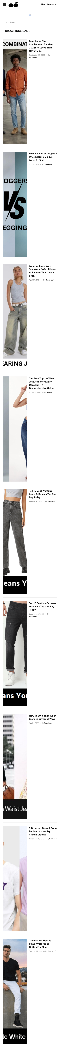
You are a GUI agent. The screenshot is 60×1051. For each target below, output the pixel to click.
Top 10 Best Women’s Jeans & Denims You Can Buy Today (42, 494)
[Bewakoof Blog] (13, 4)
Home (5, 22)
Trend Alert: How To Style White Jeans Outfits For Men (40, 943)
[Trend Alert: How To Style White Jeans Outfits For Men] (15, 991)
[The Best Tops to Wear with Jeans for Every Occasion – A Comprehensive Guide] (15, 429)
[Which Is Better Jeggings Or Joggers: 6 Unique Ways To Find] (15, 204)
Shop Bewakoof (49, 4)
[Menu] (4, 4)
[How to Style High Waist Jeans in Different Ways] (15, 766)
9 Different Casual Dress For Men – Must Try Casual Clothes (43, 831)
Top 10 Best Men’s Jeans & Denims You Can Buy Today (42, 606)
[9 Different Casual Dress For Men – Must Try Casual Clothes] (15, 878)
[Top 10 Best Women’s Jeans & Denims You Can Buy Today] (15, 541)
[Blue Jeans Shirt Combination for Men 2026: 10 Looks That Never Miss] (15, 91)
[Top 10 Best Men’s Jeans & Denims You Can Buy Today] (15, 653)
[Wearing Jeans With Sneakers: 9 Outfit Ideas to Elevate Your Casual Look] (15, 316)
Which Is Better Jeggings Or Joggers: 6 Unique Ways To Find (43, 156)
